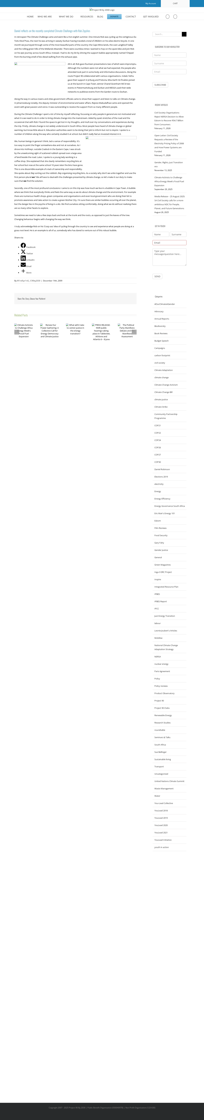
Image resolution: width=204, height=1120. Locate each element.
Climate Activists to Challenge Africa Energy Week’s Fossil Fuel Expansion (169, 181)
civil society (159, 362)
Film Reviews (160, 528)
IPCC (156, 608)
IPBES (157, 594)
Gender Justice (161, 550)
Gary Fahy (159, 542)
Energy (157, 491)
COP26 (157, 447)
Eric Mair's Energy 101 (164, 513)
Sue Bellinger (160, 752)
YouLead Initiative (162, 839)
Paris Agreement (162, 671)
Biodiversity (160, 326)
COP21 (157, 425)
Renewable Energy (163, 715)
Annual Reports (161, 318)
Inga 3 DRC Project (163, 572)
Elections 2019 (161, 476)
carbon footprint (162, 355)
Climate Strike (161, 406)
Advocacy (159, 311)
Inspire (157, 579)
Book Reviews (161, 333)
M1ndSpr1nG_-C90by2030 (28, 280)
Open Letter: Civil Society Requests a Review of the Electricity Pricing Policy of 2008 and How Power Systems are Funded (169, 143)
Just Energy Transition (164, 615)
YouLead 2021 (161, 832)
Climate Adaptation (163, 370)
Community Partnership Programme (165, 416)
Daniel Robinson (162, 469)
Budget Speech (161, 340)
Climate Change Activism (166, 384)
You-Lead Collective (163, 803)
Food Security (161, 535)
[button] (175, 16)
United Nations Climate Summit (169, 781)
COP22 (157, 432)
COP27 (157, 454)
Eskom (157, 520)
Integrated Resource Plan (166, 586)
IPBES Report (160, 601)
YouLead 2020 (161, 825)
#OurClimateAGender (164, 304)
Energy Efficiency (162, 498)
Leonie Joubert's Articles (165, 630)
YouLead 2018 (161, 810)
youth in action (161, 847)
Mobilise (158, 637)
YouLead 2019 (161, 817)
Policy (157, 678)
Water (157, 795)
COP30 (157, 462)
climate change (161, 377)
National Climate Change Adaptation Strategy (166, 647)
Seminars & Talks (162, 737)
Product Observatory (164, 693)
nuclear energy (161, 663)
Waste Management (164, 788)
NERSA (157, 656)
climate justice (161, 399)
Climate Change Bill (163, 392)
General (158, 557)
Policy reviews (161, 686)
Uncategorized (161, 773)
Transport (159, 766)
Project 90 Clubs (162, 708)
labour (157, 623)
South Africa (160, 744)
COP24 (157, 440)
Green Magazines (162, 564)
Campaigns (159, 348)
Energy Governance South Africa (169, 506)
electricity (159, 484)
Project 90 (159, 700)
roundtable (159, 730)
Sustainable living (162, 759)
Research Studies (162, 722)
